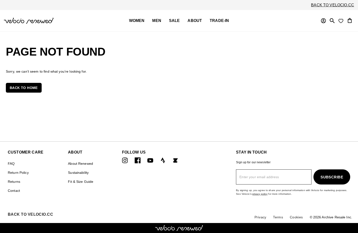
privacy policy (260, 194)
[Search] (332, 20)
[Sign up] (323, 20)
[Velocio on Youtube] (150, 160)
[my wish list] (341, 21)
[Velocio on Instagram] (125, 160)
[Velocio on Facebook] (138, 160)
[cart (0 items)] (349, 20)
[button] (24, 88)
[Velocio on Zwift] (176, 160)
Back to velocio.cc (332, 5)
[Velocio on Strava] (163, 160)
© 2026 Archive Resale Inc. (331, 217)
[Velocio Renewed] (44, 21)
